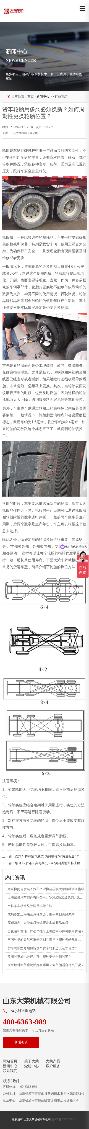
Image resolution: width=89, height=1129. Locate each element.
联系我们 (10, 1071)
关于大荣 (31, 1061)
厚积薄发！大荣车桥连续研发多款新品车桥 (38, 923)
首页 (30, 96)
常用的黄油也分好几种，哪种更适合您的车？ (39, 956)
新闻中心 (10, 1066)
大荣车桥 (60, 560)
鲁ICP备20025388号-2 (64, 1119)
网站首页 (10, 1061)
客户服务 (53, 1066)
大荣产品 (53, 1061)
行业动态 (61, 96)
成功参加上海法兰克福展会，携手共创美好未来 (41, 914)
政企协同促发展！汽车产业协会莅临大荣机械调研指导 (46, 889)
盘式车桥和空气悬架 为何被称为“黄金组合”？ (47, 856)
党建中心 (31, 1066)
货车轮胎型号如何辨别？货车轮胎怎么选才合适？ (43, 948)
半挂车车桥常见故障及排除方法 (30, 906)
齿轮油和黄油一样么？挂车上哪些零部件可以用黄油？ (46, 931)
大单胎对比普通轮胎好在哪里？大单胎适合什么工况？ (46, 965)
